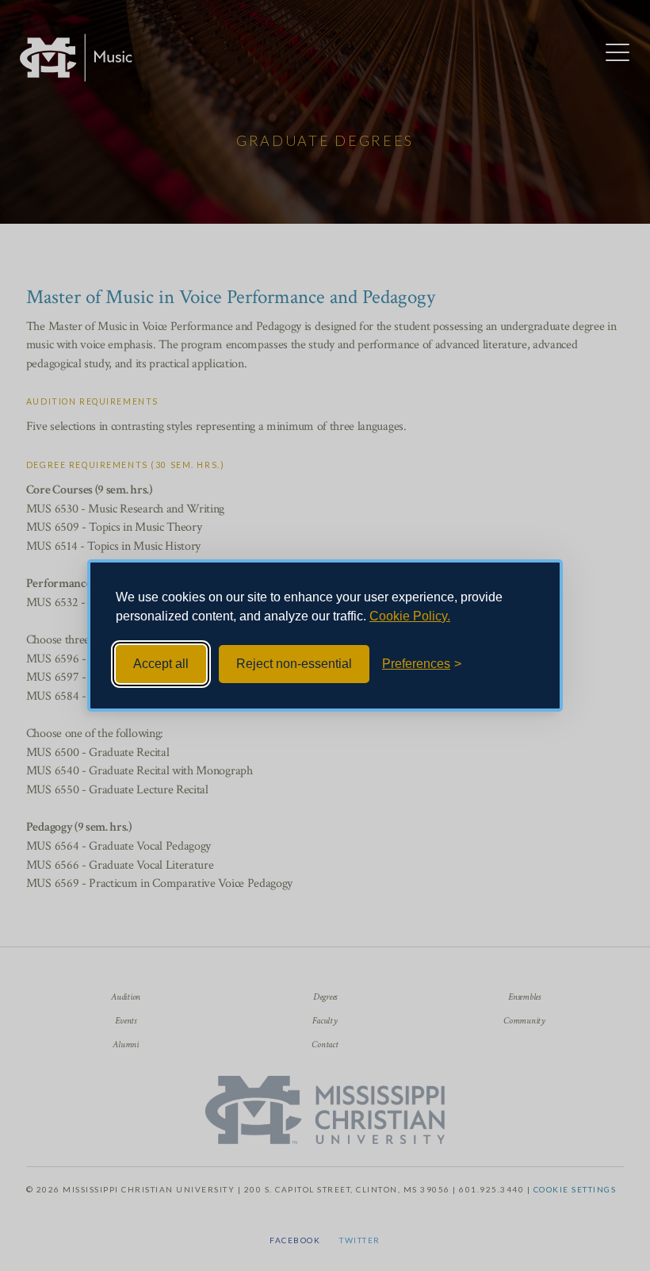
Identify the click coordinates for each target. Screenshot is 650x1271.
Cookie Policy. (409, 616)
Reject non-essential (294, 663)
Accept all (161, 663)
